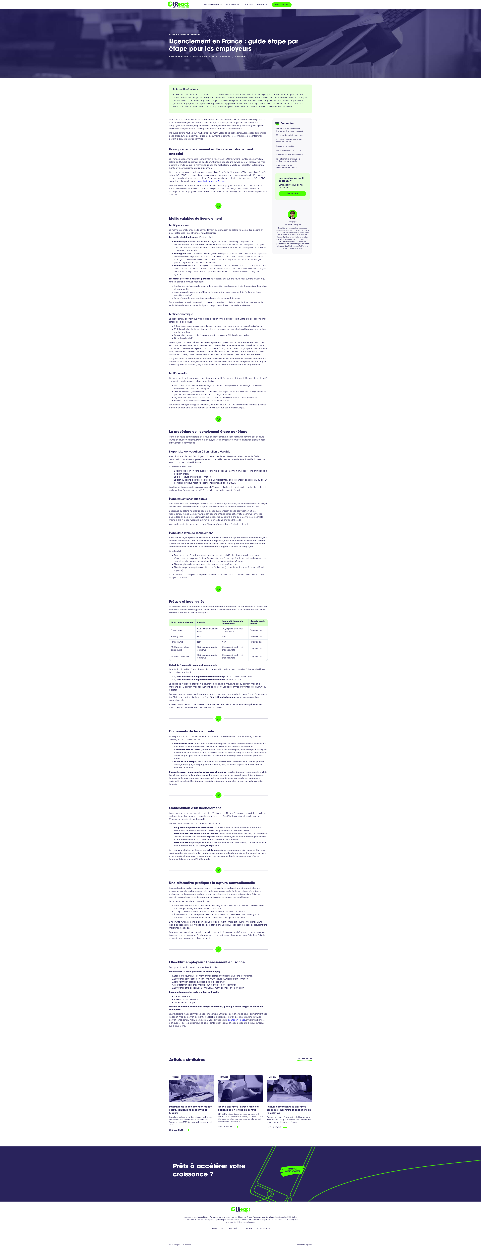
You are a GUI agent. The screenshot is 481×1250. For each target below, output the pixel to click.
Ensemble (262, 5)
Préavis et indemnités (285, 146)
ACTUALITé (173, 34)
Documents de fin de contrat (288, 151)
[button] (212, 5)
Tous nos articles (304, 1059)
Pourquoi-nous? (232, 5)
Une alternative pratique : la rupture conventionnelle (288, 160)
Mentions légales (304, 1245)
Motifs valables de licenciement (289, 135)
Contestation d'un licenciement (289, 155)
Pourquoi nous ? (218, 1228)
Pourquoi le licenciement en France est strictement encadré (289, 130)
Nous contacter (282, 5)
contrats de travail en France (211, 181)
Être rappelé (292, 194)
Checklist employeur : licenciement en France (286, 167)
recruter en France (236, 1020)
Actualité (248, 5)
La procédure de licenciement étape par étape (289, 141)
